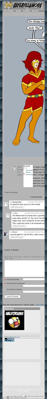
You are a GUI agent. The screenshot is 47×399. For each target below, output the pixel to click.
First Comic (8, 11)
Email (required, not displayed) (15, 283)
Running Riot (16, 202)
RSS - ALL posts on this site (14, 396)
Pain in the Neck (11, 192)
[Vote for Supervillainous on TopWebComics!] (22, 339)
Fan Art (35, 11)
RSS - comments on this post (18, 397)
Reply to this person (17, 207)
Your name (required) (12, 279)
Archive (26, 11)
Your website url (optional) (14, 289)
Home (18, 11)
